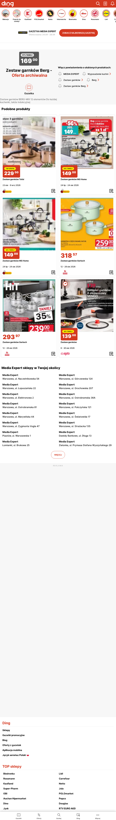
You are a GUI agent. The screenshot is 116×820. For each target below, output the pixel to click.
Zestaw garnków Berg (74, 86)
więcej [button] (58, 455)
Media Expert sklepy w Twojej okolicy (31, 368)
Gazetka (29, 93)
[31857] (87, 224)
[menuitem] (19, 816)
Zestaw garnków (71, 80)
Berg (94, 80)
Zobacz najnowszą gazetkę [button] (78, 33)
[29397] (29, 305)
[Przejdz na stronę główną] (8, 4)
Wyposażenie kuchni (98, 74)
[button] (98, 4)
